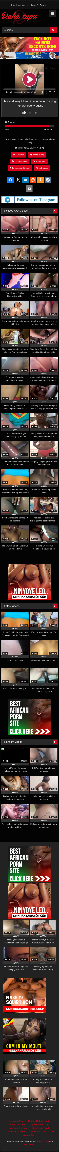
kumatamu (41, 161)
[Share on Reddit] (33, 180)
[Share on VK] (48, 180)
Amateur (20, 155)
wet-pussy (43, 168)
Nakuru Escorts (39, 1131)
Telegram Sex (16, 1121)
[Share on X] (18, 180)
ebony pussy (38, 155)
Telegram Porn (17, 1124)
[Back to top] (50, 1143)
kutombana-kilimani (21, 168)
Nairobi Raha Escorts (39, 1121)
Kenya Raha (29, 1144)
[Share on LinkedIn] (25, 180)
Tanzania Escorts (18, 1128)
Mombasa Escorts (41, 1128)
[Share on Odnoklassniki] (40, 180)
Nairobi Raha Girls (16, 1131)
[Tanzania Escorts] (29, 599)
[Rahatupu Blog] (24, 17)
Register (44, 5)
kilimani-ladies (21, 161)
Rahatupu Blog (42, 1141)
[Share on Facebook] (10, 180)
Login (33, 5)
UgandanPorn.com (39, 1124)
